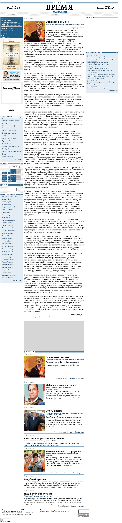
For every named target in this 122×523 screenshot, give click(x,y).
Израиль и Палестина (9, 141)
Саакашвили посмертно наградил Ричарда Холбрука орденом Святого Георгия (101, 83)
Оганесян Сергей (7, 244)
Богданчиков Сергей (8, 207)
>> (77, 366)
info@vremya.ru (63, 511)
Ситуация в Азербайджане (74, 473)
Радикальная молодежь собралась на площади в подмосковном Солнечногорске (101, 58)
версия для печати (78, 28)
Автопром (5, 123)
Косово (4, 136)
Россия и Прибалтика (9, 130)
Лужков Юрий (6, 236)
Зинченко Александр (8, 220)
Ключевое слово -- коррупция (63, 451)
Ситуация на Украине (47, 317)
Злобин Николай (7, 223)
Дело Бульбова (6, 149)
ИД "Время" (106, 6)
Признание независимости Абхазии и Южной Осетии (10, 120)
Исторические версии (9, 133)
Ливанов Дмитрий (8, 233)
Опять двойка (54, 410)
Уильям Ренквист (7, 262)
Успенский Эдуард (8, 264)
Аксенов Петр (6, 199)
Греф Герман (6, 212)
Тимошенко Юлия (8, 259)
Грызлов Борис (7, 215)
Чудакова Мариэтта (8, 275)
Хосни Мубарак (7, 272)
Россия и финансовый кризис (11, 151)
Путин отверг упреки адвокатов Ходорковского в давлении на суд (98, 63)
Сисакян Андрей (7, 257)
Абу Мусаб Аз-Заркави (9, 196)
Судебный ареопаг (35, 479)
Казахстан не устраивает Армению (44, 438)
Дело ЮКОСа (6, 143)
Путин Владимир (7, 251)
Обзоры (11, 110)
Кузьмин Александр (8, 230)
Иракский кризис (77, 506)
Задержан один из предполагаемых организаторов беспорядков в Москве (99, 69)
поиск (55, 14)
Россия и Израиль (7, 157)
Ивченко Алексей (7, 228)
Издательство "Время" (105, 8)
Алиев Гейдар (6, 202)
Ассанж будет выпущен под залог (98, 88)
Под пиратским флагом (38, 493)
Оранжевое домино (57, 357)
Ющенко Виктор (7, 278)
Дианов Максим (7, 217)
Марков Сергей (7, 238)
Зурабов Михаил (7, 225)
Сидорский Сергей (8, 254)
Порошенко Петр (7, 249)
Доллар (4, 154)
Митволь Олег (6, 241)
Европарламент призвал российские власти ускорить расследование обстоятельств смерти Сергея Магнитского (101, 76)
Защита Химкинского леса (10, 146)
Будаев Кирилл (7, 209)
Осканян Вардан (7, 246)
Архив (13, 14)
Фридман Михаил (8, 270)
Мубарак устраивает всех (61, 385)
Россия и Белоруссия (9, 138)
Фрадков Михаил (7, 267)
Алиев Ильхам (6, 204)
